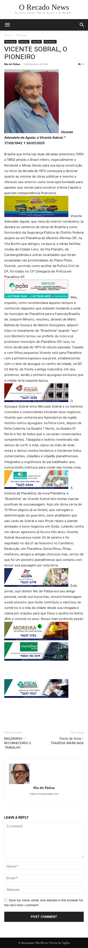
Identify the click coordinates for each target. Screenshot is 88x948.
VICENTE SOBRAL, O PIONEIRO (35, 53)
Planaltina (50, 41)
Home (8, 35)
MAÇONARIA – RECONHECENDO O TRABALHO (17, 743)
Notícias (24, 41)
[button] (7, 25)
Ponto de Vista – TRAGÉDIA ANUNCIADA (67, 741)
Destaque (21, 35)
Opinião (36, 41)
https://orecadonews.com (44, 793)
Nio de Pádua (12, 64)
